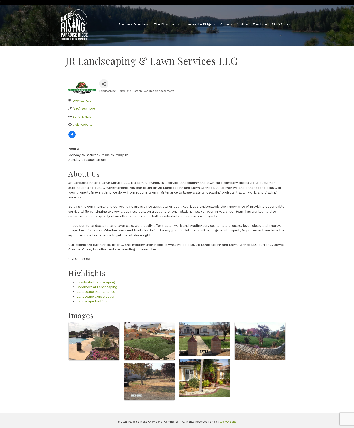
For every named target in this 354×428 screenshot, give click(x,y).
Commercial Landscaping (97, 287)
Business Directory (133, 24)
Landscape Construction (96, 296)
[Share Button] (103, 83)
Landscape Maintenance (96, 292)
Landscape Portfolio (92, 301)
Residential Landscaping (96, 282)
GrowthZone (228, 421)
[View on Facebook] (72, 137)
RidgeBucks (281, 24)
